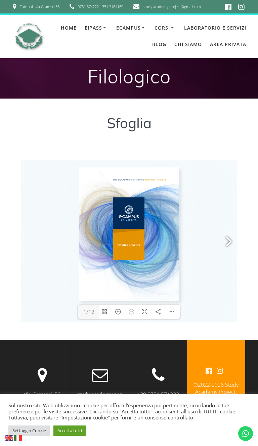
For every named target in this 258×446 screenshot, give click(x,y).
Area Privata (228, 44)
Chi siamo (188, 44)
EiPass (93, 28)
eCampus (128, 28)
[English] (9, 437)
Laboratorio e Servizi (215, 28)
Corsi (162, 28)
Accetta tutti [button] (69, 431)
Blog (159, 44)
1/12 (88, 311)
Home (69, 28)
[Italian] (18, 437)
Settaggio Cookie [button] (29, 431)
